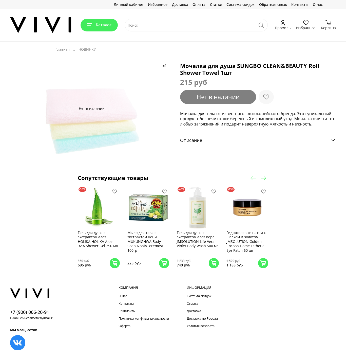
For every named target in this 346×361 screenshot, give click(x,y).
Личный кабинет (129, 4)
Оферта (124, 326)
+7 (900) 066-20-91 (29, 312)
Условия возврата (201, 326)
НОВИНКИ (88, 49)
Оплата (199, 4)
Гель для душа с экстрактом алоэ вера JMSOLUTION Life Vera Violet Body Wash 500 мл (198, 239)
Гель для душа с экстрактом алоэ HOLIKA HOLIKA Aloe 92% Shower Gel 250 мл (98, 239)
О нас (318, 4)
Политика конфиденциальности (144, 318)
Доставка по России (202, 318)
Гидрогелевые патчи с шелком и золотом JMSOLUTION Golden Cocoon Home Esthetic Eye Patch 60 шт (246, 241)
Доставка (180, 4)
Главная (62, 49)
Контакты (299, 4)
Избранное (157, 4)
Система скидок (240, 4)
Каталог (103, 25)
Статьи (216, 4)
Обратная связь (273, 4)
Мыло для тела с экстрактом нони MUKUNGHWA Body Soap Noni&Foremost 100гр (145, 241)
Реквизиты (127, 311)
